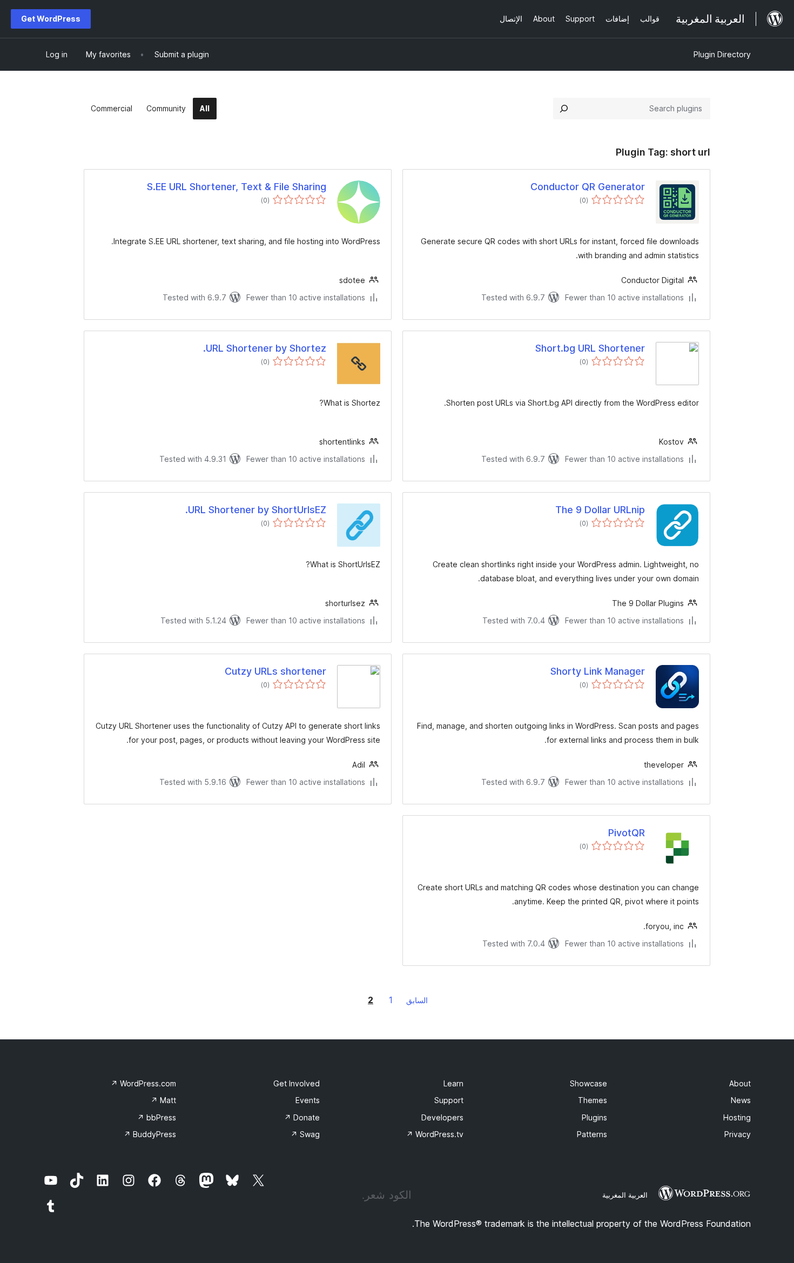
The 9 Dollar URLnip (600, 509)
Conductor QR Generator (587, 186)
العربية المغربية (625, 1195)
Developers (442, 1117)
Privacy (737, 1134)
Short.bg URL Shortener (590, 348)
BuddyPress (150, 1134)
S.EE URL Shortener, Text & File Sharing (236, 186)
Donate (302, 1117)
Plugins (594, 1117)
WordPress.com (143, 1083)
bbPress (156, 1117)
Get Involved (296, 1083)
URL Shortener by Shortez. (264, 348)
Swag (305, 1134)
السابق (417, 1000)
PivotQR (626, 832)
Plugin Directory (722, 54)
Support (448, 1100)
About (740, 1083)
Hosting (737, 1117)
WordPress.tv (434, 1134)
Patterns (592, 1134)
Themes (592, 1100)
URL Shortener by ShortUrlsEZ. (255, 509)
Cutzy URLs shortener (275, 671)
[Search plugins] (564, 108)
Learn (453, 1083)
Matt (163, 1100)
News (741, 1100)
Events (307, 1100)
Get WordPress (50, 18)
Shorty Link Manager (597, 671)
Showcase (588, 1083)
